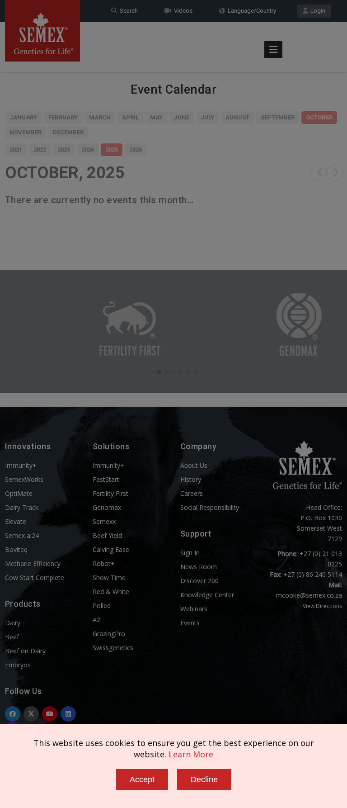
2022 (39, 149)
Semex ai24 (22, 535)
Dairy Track (21, 507)
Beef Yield (107, 535)
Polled (102, 605)
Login (316, 10)
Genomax (107, 507)
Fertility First (110, 493)
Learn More (191, 754)
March (100, 117)
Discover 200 (199, 580)
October (319, 117)
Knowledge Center (207, 594)
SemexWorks (24, 479)
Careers (191, 493)
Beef (12, 636)
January (23, 117)
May (156, 117)
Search (127, 10)
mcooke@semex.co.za (309, 595)
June (181, 117)
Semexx (104, 521)
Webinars (193, 608)
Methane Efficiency (33, 563)
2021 (15, 149)
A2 (96, 619)
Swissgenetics (113, 647)
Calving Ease (111, 549)
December (68, 132)
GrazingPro (109, 633)
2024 (87, 149)
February (63, 117)
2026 (135, 149)
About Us (193, 465)
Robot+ (104, 563)
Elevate (15, 521)
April (130, 117)
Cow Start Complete (34, 577)
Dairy (12, 622)
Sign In (190, 552)
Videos (181, 10)
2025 (111, 149)
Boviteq (16, 549)
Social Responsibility (209, 507)
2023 (63, 149)
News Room (198, 566)
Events (190, 622)
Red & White (111, 591)
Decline (204, 779)
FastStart (106, 479)
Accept (142, 779)
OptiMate (19, 493)
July (207, 117)
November (25, 132)
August (237, 117)
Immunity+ (21, 465)
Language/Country (250, 10)
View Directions (322, 606)
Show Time (109, 577)
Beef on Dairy (25, 650)
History (190, 479)
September (278, 117)
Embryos (18, 665)
